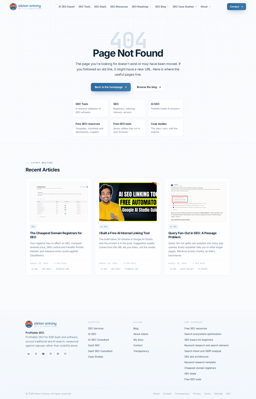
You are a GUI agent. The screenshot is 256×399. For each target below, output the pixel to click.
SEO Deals (100, 6)
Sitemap (218, 393)
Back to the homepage (109, 87)
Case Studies (95, 356)
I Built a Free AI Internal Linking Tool (124, 233)
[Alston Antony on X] (36, 354)
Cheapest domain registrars (200, 367)
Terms (207, 393)
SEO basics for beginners (198, 339)
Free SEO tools (192, 379)
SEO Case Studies (183, 6)
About (204, 6)
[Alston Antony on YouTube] (43, 354)
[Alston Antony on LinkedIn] (29, 354)
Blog (135, 328)
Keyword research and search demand (206, 345)
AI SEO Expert (67, 6)
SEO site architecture (196, 356)
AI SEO (104, 227)
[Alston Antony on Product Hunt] (50, 354)
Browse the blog (147, 87)
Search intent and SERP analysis (202, 351)
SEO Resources (119, 6)
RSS (228, 393)
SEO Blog (160, 6)
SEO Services (95, 328)
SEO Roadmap (140, 6)
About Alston (140, 333)
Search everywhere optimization (202, 333)
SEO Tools (84, 6)
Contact (234, 6)
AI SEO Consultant (98, 339)
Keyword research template (200, 362)
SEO (33, 227)
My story (138, 339)
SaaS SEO (94, 345)
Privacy (197, 393)
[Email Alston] (65, 354)
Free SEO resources (195, 328)
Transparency (141, 351)
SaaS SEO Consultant (100, 351)
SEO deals (190, 373)
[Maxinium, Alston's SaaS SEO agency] (58, 354)
